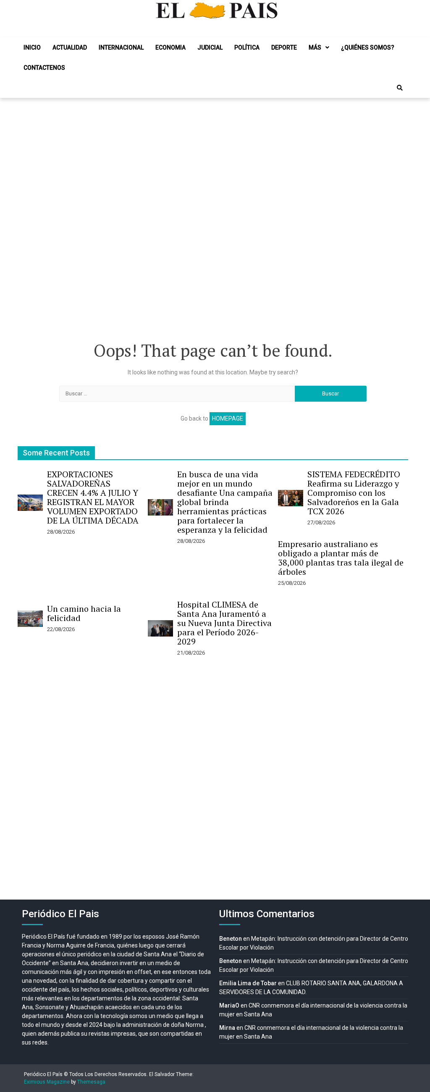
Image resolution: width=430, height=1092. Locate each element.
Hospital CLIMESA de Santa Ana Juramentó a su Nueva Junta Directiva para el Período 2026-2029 (224, 623)
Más (315, 47)
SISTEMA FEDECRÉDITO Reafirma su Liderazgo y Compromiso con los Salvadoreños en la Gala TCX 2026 (353, 492)
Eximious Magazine (47, 1082)
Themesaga (91, 1082)
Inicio (32, 47)
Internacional (121, 47)
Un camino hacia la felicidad (84, 613)
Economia (170, 47)
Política (247, 47)
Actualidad (69, 47)
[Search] (399, 88)
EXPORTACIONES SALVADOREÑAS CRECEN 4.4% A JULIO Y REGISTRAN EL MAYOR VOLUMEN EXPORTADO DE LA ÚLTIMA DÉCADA (93, 497)
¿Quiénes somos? (367, 47)
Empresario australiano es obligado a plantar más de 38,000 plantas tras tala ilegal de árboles (341, 557)
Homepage (227, 418)
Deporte (284, 47)
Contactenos (44, 67)
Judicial (210, 47)
